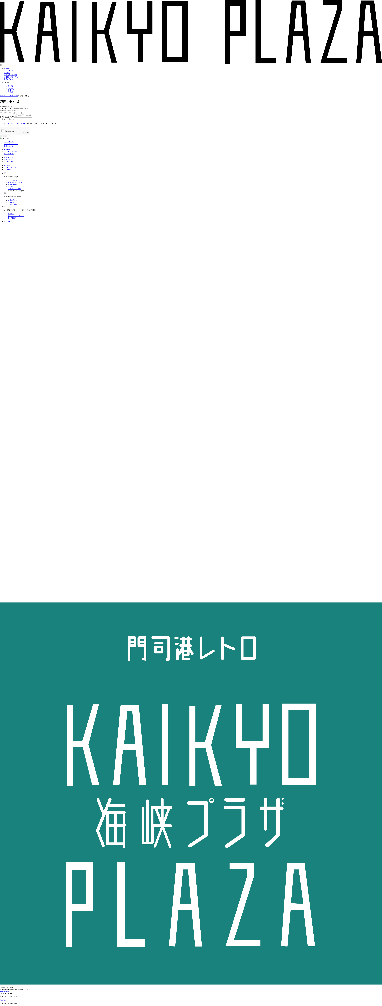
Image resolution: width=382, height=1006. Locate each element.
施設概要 (7, 73)
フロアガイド (9, 71)
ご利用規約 (8, 169)
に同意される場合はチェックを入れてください (33, 123)
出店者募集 (8, 159)
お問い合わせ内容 (7, 117)
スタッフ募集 (9, 161)
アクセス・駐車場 (10, 75)
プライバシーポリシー (15, 123)
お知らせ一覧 (9, 146)
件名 (1, 113)
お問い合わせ (9, 79)
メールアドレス (6, 108)
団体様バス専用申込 (11, 77)
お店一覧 (7, 68)
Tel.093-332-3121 (5, 991)
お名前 (3, 106)
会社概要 (7, 165)
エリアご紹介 (9, 154)
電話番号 (4, 111)
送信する (3, 136)
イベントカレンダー (11, 144)
